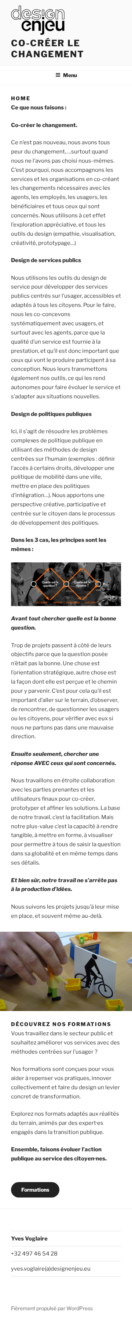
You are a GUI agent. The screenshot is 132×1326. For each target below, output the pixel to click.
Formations (35, 1189)
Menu (70, 75)
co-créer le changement (47, 48)
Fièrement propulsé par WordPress (52, 1308)
